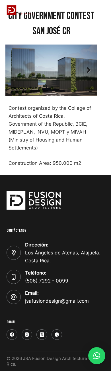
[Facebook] (12, 334)
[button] (96, 355)
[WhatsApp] (57, 334)
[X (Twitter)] (41, 334)
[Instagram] (27, 334)
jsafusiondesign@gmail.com (57, 301)
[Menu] (101, 9)
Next (88, 70)
